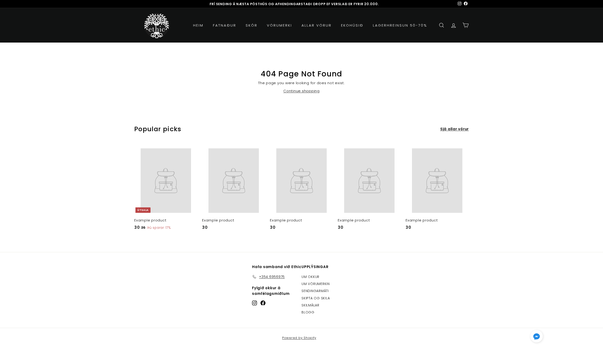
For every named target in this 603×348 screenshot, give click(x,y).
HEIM (198, 25)
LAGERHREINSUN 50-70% (400, 25)
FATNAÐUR (224, 25)
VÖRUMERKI (279, 25)
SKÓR (251, 25)
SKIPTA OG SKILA (316, 298)
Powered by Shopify (299, 338)
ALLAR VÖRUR (317, 25)
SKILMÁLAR (310, 305)
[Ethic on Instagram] (254, 302)
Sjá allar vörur (454, 129)
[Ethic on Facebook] (263, 302)
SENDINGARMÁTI (315, 291)
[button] (536, 337)
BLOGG (308, 312)
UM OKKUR (310, 276)
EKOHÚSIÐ (352, 25)
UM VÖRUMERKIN (316, 283)
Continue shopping (301, 90)
